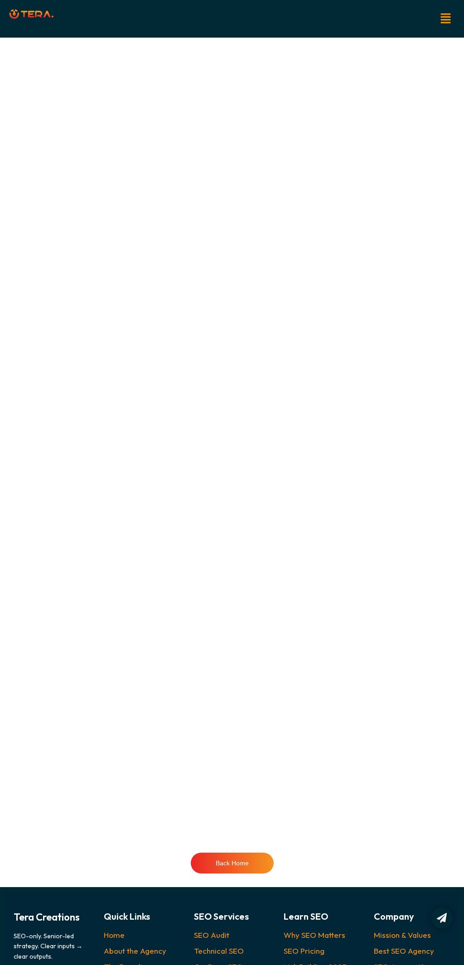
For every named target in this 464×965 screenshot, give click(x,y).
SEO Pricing (304, 950)
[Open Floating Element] (442, 918)
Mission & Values (402, 935)
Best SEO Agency (404, 950)
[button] (277, 19)
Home (114, 935)
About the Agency (135, 950)
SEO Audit (211, 935)
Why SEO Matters (314, 935)
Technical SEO (219, 950)
